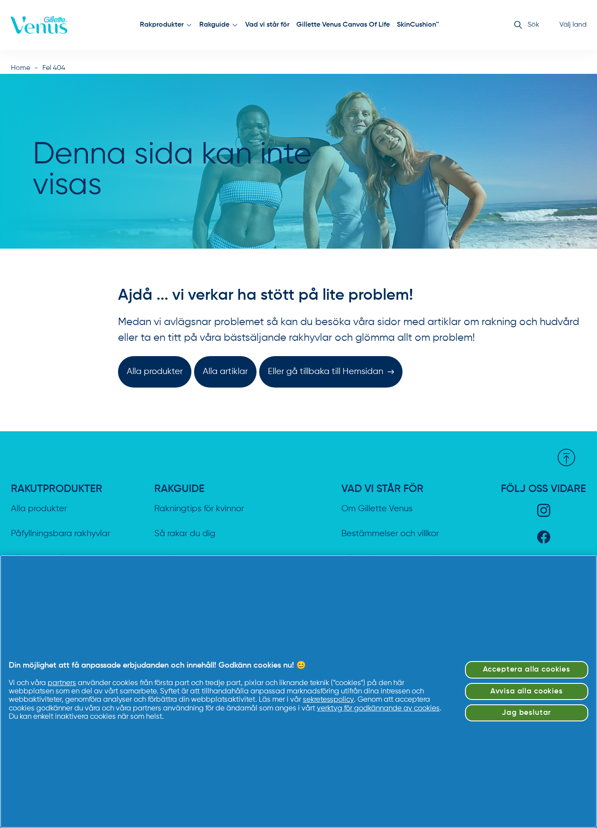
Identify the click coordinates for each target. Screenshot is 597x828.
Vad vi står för (267, 24)
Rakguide (214, 24)
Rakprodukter (162, 24)
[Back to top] (566, 457)
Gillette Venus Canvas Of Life (343, 24)
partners (62, 683)
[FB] (543, 537)
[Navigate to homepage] (38, 25)
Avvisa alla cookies (526, 691)
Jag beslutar (526, 713)
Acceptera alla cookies (526, 669)
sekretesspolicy (328, 699)
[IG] (543, 510)
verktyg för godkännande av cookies (378, 708)
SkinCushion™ (418, 24)
